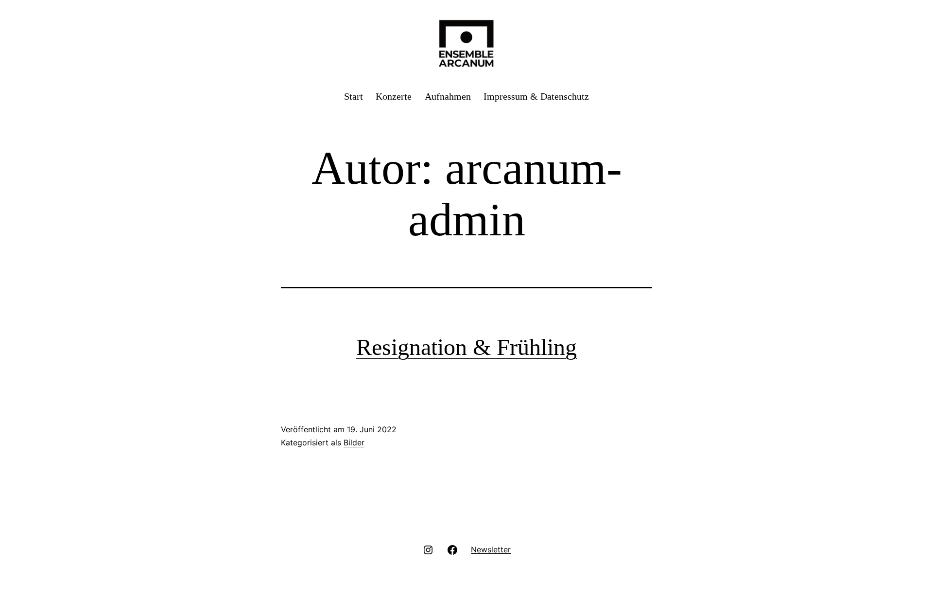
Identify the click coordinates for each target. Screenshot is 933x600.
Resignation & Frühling (466, 347)
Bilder (354, 442)
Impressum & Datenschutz (536, 96)
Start (353, 96)
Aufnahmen (448, 96)
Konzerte (394, 96)
